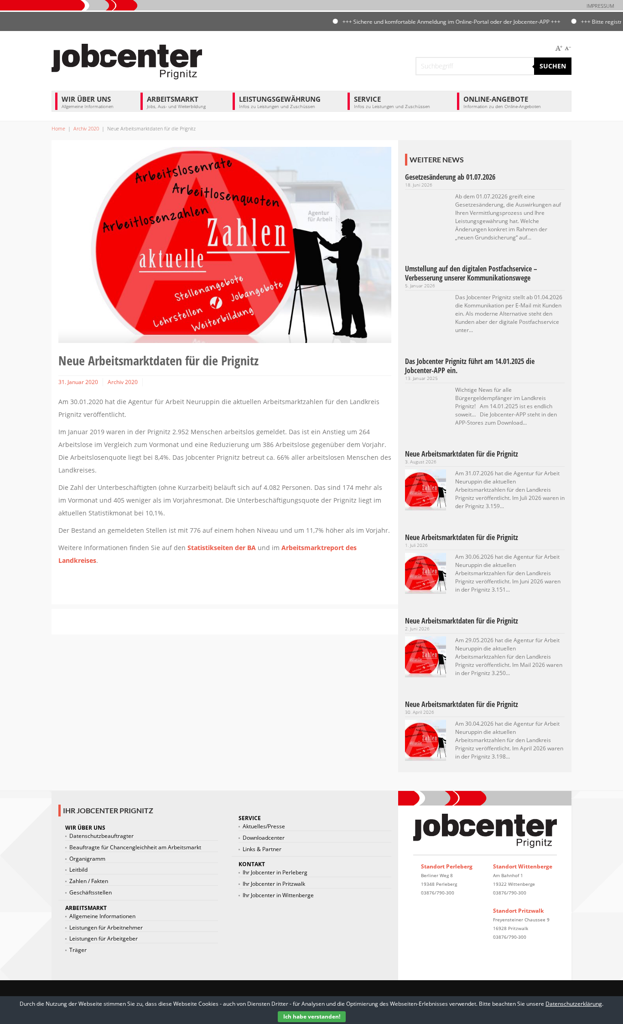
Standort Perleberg (446, 866)
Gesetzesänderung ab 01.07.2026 (450, 177)
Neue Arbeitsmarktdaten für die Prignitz (461, 453)
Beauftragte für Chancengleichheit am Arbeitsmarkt (135, 847)
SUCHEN (553, 66)
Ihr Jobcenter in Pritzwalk (274, 884)
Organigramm (87, 859)
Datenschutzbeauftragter (101, 836)
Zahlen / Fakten (88, 881)
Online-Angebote (502, 101)
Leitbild (78, 869)
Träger (78, 950)
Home (58, 128)
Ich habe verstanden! (311, 1016)
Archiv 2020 (86, 128)
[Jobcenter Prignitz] (127, 60)
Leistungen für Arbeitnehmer (106, 927)
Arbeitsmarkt (176, 101)
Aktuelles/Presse (264, 826)
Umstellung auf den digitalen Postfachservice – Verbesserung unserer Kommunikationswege (471, 273)
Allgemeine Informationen (102, 916)
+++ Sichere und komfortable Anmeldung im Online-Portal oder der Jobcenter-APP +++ (434, 22)
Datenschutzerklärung (573, 1004)
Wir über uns (88, 101)
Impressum (600, 5)
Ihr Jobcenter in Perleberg (275, 872)
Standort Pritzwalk (518, 911)
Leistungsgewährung (280, 101)
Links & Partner (262, 849)
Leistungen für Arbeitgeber (103, 938)
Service (392, 101)
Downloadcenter (264, 838)
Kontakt (252, 864)
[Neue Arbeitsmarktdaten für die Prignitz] (425, 489)
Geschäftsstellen (90, 892)
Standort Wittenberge (522, 866)
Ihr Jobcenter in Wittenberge (278, 895)
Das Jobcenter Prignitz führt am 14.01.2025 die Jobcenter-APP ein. (470, 366)
